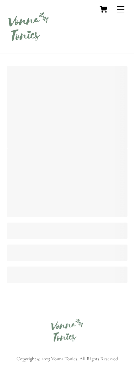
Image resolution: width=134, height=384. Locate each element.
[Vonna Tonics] (28, 45)
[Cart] (103, 9)
